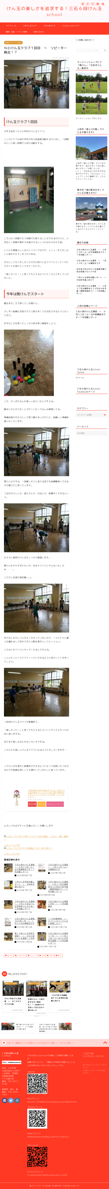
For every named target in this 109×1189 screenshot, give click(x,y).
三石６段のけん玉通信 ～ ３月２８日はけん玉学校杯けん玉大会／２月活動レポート (26, 905)
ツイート (80, 377)
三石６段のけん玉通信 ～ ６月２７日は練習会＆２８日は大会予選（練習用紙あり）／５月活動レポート (59, 886)
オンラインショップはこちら (89, 118)
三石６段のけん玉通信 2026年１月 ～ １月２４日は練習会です (26, 921)
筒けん (59, 955)
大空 (42, 955)
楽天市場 (32, 804)
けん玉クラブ (21, 955)
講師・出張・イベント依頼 (16, 32)
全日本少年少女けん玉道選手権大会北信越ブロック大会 (91, 270)
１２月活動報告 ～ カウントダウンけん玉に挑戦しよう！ (58, 921)
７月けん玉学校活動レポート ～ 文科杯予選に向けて (25, 884)
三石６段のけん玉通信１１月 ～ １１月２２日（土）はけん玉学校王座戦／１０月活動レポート (58, 938)
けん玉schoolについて (71, 26)
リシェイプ (32, 955)
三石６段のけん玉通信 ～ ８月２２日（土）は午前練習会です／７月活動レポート (26, 868)
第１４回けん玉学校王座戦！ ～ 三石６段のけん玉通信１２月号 (25, 935)
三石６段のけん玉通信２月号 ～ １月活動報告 (58, 903)
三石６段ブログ (49, 26)
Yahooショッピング (55, 804)
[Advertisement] (52, 155)
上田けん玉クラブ (30, 26)
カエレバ (40, 799)
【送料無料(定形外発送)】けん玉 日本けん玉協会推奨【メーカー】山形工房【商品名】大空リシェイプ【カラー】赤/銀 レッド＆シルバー (46, 793)
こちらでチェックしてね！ (91, 177)
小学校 (50, 955)
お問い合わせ (38, 32)
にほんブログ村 (12, 845)
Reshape (9, 955)
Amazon (41, 804)
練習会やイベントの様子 (13, 43)
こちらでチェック (92, 229)
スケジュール (11, 26)
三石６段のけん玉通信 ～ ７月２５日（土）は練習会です (59, 867)
